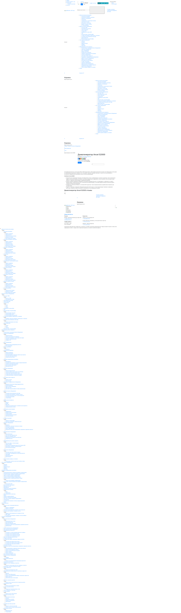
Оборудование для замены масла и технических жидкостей (15, 570)
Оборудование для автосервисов (86, 46)
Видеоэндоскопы (9, 610)
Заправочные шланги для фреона (10, 488)
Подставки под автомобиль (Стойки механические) (15, 388)
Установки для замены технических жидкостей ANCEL (14, 539)
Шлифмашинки (8, 411)
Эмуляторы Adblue (9, 243)
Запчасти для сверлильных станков (12, 585)
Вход (113, 2)
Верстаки (7, 404)
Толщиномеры (8, 397)
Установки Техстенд (7, 544)
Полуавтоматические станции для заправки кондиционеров (15, 472)
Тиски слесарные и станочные (9, 590)
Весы (7, 491)
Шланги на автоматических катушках (13, 550)
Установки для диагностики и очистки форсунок (15, 395)
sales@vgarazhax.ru (67, 219)
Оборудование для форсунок (9, 530)
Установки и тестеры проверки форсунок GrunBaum (15, 532)
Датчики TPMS (8, 298)
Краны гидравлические (10, 428)
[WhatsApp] (83, 158)
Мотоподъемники (9, 345)
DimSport (83, 42)
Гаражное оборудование (86, 62)
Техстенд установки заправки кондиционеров (12, 498)
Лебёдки (7, 557)
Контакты (68, 5)
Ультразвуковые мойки (10, 396)
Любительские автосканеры (11, 235)
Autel (6, 306)
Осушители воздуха (9, 353)
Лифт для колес (9, 387)
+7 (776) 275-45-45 (86, 221)
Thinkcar (7, 327)
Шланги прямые (9, 551)
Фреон (5, 501)
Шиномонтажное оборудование (87, 63)
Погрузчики (84, 19)
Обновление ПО (9, 234)
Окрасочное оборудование (103, 131)
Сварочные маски (9, 335)
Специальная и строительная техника (89, 20)
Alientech (83, 41)
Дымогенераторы (85, 37)
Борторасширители (9, 522)
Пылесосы (8, 349)
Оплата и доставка (71, 3)
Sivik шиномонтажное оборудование (10, 529)
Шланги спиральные (9, 552)
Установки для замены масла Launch (12, 541)
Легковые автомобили (86, 16)
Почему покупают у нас (70, 1)
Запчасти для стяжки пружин (11, 593)
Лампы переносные (7, 567)
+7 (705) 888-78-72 (86, 218)
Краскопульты (8, 456)
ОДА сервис (8, 514)
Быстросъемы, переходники (11, 364)
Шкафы (7, 403)
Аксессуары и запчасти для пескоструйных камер (15, 461)
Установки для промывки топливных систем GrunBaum (16, 515)
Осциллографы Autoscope (10, 312)
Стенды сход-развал (85, 61)
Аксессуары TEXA (9, 483)
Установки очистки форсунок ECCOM (13, 534)
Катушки (7, 598)
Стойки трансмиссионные (9, 586)
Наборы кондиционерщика (9, 496)
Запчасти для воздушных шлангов (12, 549)
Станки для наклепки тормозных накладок (14, 375)
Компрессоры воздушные (86, 52)
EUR (107, 3)
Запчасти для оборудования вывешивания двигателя (16, 560)
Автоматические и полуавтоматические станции (13, 478)
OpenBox (83, 44)
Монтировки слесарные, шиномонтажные (13, 446)
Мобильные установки (10, 599)
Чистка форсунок (5, 503)
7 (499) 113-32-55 (93, 3)
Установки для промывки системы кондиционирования (16, 362)
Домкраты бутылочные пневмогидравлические (14, 384)
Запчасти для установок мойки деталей (13, 607)
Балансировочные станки (10, 521)
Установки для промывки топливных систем (14, 394)
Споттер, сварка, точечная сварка (12, 443)
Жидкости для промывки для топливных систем (15, 513)
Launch (7, 307)
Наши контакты (68, 214)
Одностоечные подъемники (11, 386)
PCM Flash (83, 45)
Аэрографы (8, 454)
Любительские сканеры (10, 290)
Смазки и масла (9, 379)
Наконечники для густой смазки (12, 577)
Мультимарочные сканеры (11, 238)
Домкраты (8, 424)
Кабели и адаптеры (9, 233)
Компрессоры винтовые (10, 357)
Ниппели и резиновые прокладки (12, 363)
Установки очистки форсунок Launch (13, 535)
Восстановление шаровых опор (10, 553)
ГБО (82, 33)
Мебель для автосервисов (86, 59)
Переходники (8, 601)
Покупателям (68, 2)
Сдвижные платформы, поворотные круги (13, 421)
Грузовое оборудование (86, 54)
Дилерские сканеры (9, 237)
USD (102, 3)
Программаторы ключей (86, 28)
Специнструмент (9, 413)
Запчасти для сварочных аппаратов (12, 336)
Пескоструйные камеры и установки (88, 67)
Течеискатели (6, 499)
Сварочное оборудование (86, 49)
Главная (67, 0)
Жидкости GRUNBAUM (10, 507)
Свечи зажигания (85, 29)
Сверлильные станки (8, 583)
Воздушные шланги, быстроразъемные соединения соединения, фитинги (19, 429)
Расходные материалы (10, 427)
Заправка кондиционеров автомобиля (89, 53)
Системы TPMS (84, 27)
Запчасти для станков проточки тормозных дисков (15, 582)
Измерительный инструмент (11, 412)
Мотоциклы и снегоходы (102, 88)
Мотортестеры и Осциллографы (88, 34)
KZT (104, 3)
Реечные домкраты (9, 385)
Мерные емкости (9, 576)
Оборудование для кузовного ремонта (89, 64)
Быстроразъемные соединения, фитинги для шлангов (16, 354)
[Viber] (85, 158)
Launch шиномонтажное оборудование (11, 527)
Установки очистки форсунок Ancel (12, 533)
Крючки (7, 402)
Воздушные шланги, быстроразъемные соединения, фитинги (17, 524)
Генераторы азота (9, 438)
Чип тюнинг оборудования (101, 105)
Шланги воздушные (9, 352)
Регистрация (114, 3)
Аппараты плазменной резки (11, 338)
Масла (5, 495)
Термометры (8, 492)
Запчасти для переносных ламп (11, 569)
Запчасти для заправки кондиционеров (13, 480)
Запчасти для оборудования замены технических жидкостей (17, 575)
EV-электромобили (85, 25)
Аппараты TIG (8, 340)
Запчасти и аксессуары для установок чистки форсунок (14, 509)
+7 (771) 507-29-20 (86, 224)
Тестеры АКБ (84, 30)
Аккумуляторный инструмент (11, 414)
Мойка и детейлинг (85, 51)
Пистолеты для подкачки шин (11, 435)
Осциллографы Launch (10, 314)
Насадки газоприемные (10, 600)
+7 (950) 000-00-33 (68, 218)
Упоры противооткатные (10, 370)
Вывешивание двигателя (8, 558)
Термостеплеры (9, 444)
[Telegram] (82, 158)
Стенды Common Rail (8, 538)
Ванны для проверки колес (11, 436)
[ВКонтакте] (78, 158)
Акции (81, 68)
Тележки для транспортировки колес (13, 372)
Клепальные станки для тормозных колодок (14, 426)
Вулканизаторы (8, 525)
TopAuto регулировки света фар (12, 321)
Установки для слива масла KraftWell (12, 543)
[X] (79, 158)
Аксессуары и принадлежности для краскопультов (15, 453)
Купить (79, 162)
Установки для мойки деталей (9, 603)
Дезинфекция (8, 361)
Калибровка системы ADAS (87, 32)
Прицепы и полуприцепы (86, 18)
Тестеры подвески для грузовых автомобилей (14, 371)
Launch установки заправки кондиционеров (12, 474)
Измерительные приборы (8, 489)
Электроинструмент (9, 415)
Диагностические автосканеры (85, 15)
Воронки (7, 573)
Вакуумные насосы (9, 366)
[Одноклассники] (81, 158)
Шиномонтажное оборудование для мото (13, 344)
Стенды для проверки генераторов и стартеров (91, 35)
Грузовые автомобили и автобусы (88, 17)
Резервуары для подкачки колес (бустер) (13, 437)
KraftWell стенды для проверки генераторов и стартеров (16, 318)
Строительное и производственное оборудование (91, 47)
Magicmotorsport (85, 43)
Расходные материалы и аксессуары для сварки (15, 337)
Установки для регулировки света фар (89, 36)
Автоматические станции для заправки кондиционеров (14, 473)
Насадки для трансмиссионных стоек (13, 589)
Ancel (65, 150)
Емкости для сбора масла (10, 574)
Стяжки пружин (7, 591)
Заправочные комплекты (8, 561)
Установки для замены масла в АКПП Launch (14, 542)
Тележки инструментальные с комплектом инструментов (16, 405)
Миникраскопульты (9, 455)
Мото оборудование (85, 50)
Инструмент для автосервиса (87, 60)
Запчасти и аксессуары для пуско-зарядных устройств (16, 565)
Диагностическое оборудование (86, 26)
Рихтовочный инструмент (10, 447)
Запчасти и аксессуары (10, 420)
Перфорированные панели (11, 406)
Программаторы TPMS (10, 299)
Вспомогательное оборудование (10, 555)
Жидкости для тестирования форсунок (11, 505)
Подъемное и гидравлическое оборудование (90, 56)
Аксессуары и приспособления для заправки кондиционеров (15, 481)
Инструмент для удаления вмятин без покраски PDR (15, 445)
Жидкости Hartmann (9, 508)
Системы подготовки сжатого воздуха (13, 452)
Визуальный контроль (8, 608)
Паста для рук (8, 380)
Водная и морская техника (87, 24)
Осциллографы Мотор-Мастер (11, 315)
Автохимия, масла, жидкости (87, 55)
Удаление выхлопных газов (9, 594)
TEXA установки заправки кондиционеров (12, 475)
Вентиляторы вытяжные (10, 596)
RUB (99, 3)
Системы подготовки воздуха (11, 355)
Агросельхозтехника (85, 21)
